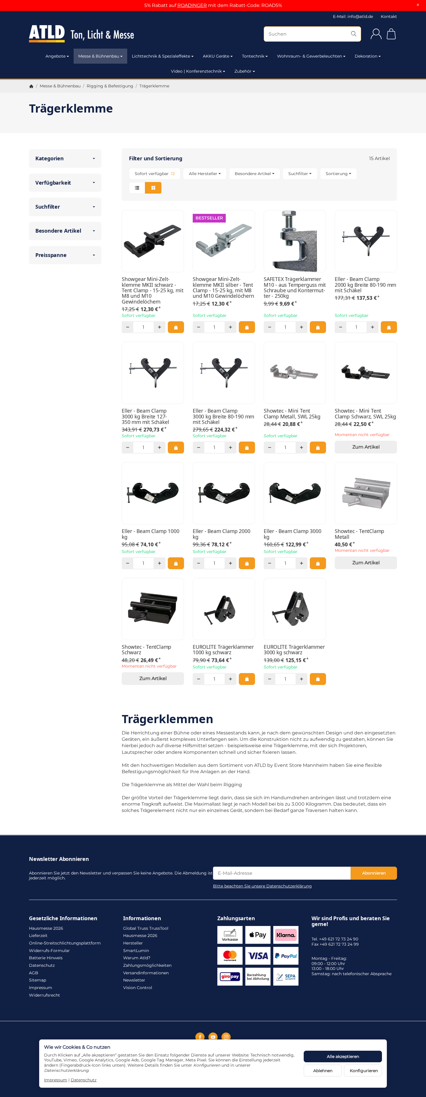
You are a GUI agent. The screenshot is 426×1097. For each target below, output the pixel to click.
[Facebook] (200, 1037)
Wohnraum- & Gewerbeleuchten (309, 56)
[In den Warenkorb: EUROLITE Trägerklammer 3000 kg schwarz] (318, 679)
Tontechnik (253, 56)
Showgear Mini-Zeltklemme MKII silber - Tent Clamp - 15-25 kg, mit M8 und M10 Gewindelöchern (223, 287)
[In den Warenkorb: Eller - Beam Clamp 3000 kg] (318, 563)
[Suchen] (353, 34)
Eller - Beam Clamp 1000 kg (150, 534)
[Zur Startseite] (84, 34)
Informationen (142, 918)
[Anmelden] (376, 34)
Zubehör (243, 71)
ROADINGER (192, 5)
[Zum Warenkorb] (391, 34)
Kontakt (389, 16)
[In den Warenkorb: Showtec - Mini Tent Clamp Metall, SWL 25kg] (318, 447)
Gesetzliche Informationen (63, 918)
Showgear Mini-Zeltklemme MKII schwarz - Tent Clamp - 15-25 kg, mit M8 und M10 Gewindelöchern (152, 290)
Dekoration (366, 56)
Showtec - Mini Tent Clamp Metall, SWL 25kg (292, 413)
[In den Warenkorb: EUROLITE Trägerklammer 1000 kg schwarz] (247, 679)
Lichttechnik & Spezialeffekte (161, 56)
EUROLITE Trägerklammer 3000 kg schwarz (294, 649)
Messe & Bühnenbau (98, 56)
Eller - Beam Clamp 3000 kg (292, 534)
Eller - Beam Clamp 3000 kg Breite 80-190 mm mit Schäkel (223, 416)
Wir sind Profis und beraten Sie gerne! (351, 921)
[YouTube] (213, 1037)
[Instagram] (226, 1037)
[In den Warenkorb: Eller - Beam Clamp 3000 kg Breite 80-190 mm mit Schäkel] (247, 447)
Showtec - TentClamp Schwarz (146, 649)
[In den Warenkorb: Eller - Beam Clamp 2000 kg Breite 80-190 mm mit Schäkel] (389, 327)
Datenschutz (84, 1080)
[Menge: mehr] (159, 327)
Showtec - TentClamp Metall (359, 534)
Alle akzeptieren (343, 1056)
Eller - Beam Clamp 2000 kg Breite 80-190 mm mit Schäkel (365, 284)
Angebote (55, 56)
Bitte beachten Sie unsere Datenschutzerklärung (262, 886)
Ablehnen (322, 1070)
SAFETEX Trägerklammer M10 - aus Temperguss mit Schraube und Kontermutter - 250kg (295, 287)
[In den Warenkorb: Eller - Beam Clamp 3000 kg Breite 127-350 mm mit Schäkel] (176, 447)
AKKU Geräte (216, 56)
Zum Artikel (366, 447)
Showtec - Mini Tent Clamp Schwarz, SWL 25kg (365, 413)
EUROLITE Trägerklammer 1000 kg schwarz (223, 649)
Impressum (55, 1080)
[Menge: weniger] (127, 327)
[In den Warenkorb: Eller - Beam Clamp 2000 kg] (247, 563)
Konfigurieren (364, 1070)
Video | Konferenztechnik (196, 71)
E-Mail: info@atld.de (353, 16)
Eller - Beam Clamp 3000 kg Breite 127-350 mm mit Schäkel (145, 416)
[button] (259, 181)
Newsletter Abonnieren (59, 859)
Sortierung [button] (337, 173)
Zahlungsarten (236, 918)
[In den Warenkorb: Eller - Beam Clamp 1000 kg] (176, 563)
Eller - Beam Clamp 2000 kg (221, 534)
